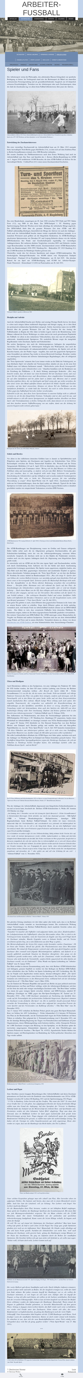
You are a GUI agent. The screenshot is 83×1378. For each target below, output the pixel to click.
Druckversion (14, 1369)
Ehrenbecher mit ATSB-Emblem (19, 622)
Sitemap (22, 1369)
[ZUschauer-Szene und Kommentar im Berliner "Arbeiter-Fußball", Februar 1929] (41, 886)
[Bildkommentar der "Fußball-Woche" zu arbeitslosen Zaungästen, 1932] (41, 1061)
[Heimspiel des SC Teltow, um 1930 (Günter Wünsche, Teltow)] (41, 428)
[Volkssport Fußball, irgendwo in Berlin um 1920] (41, 289)
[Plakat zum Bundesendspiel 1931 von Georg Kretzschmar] (41, 1160)
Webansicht (72, 1371)
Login (74, 1369)
